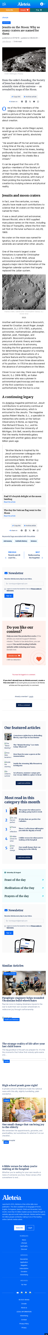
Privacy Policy (24, 1324)
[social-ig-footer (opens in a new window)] (30, 1293)
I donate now (12, 656)
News (24, 1240)
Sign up (8, 596)
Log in (31, 697)
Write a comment (24, 705)
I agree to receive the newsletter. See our (24, 589)
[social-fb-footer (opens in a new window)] (22, 1293)
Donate (23, 10)
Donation (24, 1272)
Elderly (6, 1100)
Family (6, 1061)
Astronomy (8, 541)
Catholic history (21, 541)
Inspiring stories (10, 974)
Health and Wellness (11, 1020)
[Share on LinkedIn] (26, 101)
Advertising (24, 1275)
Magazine (24, 1265)
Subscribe (9, 10)
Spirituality (24, 1246)
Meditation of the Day (19, 888)
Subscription (24, 1268)
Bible (6, 1142)
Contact (24, 1320)
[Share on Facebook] (22, 101)
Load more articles (24, 783)
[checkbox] (5, 589)
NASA (24, 317)
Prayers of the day (16, 896)
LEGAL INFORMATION (24, 1312)
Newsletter (24, 1259)
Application (24, 1262)
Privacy (24, 1328)
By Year (24, 1285)
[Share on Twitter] (30, 101)
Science (34, 541)
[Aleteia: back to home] (24, 4)
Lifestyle (5, 17)
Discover (24, 1249)
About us (24, 1308)
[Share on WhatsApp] (38, 101)
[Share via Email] (34, 101)
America (10, 402)
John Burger (6, 41)
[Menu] (8, 4)
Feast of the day (15, 880)
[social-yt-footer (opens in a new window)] (18, 1293)
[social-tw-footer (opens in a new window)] (26, 1293)
